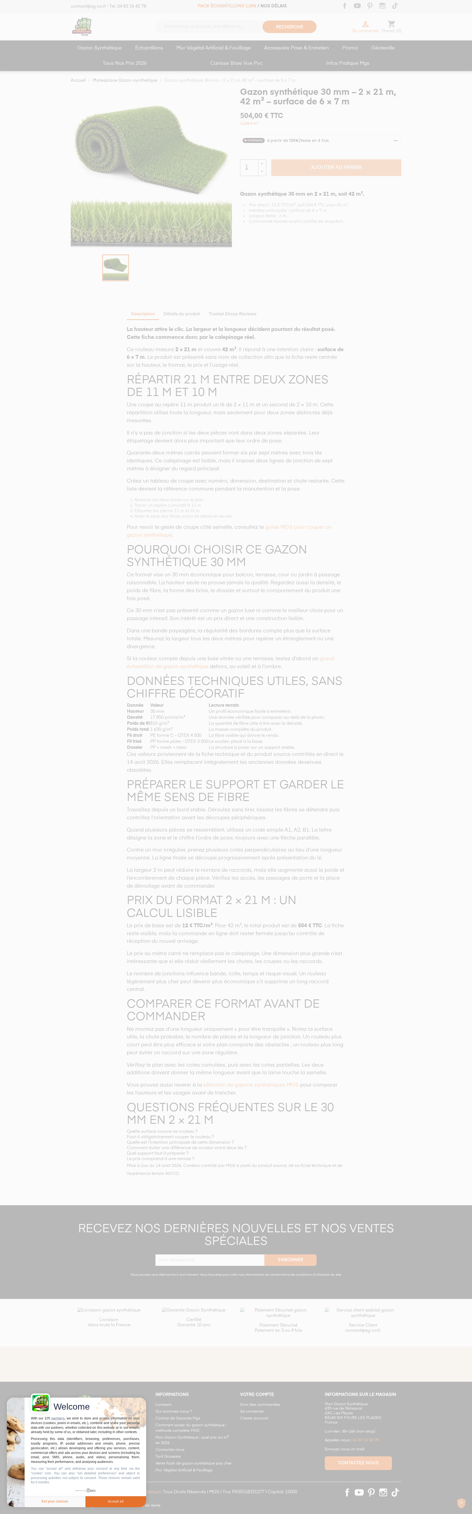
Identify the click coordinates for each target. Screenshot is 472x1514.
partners (58, 1418)
